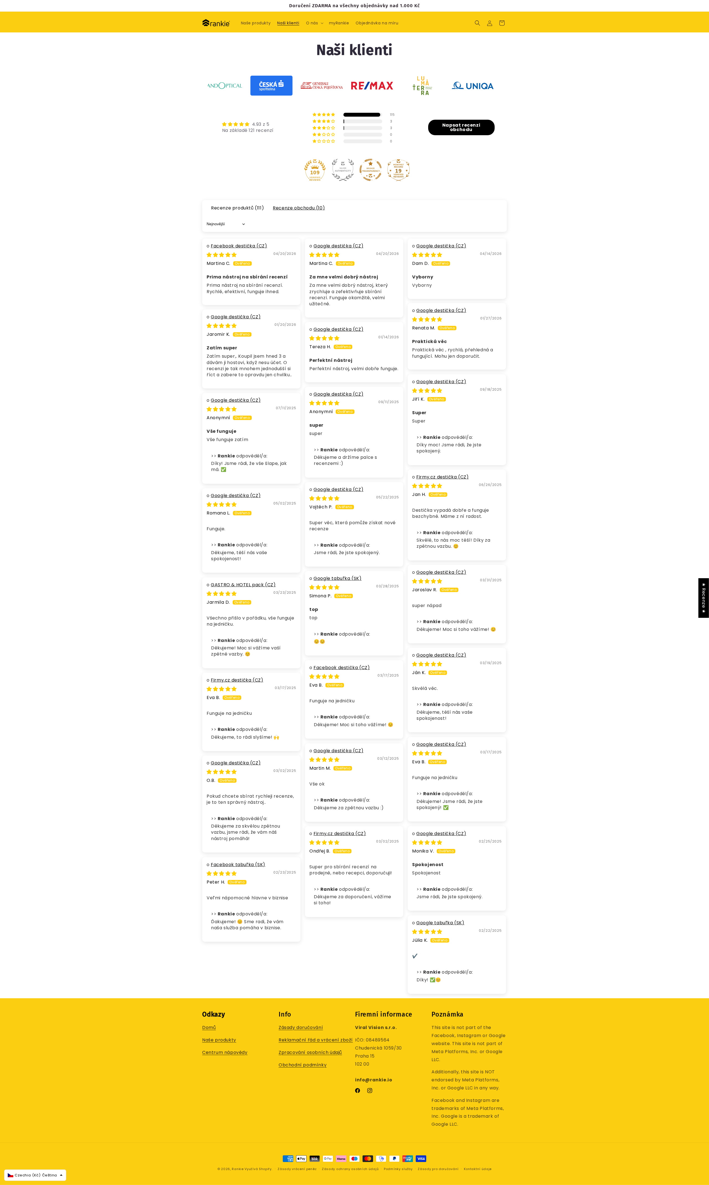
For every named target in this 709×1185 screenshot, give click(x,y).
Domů (209, 1028)
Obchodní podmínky (303, 1065)
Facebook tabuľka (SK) (238, 864)
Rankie (237, 1169)
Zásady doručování (301, 1028)
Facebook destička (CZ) (239, 246)
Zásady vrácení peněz (297, 1168)
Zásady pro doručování (438, 1168)
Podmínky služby (398, 1168)
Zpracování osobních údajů (310, 1053)
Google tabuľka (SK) (337, 578)
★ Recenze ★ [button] (704, 597)
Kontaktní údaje (478, 1168)
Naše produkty (219, 1040)
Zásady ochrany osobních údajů (350, 1168)
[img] (248, 124)
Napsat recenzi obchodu (461, 127)
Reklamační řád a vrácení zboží (316, 1040)
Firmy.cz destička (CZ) (442, 477)
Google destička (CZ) (338, 246)
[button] (314, 23)
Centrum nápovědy (225, 1053)
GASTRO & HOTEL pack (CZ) (243, 585)
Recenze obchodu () (299, 208)
